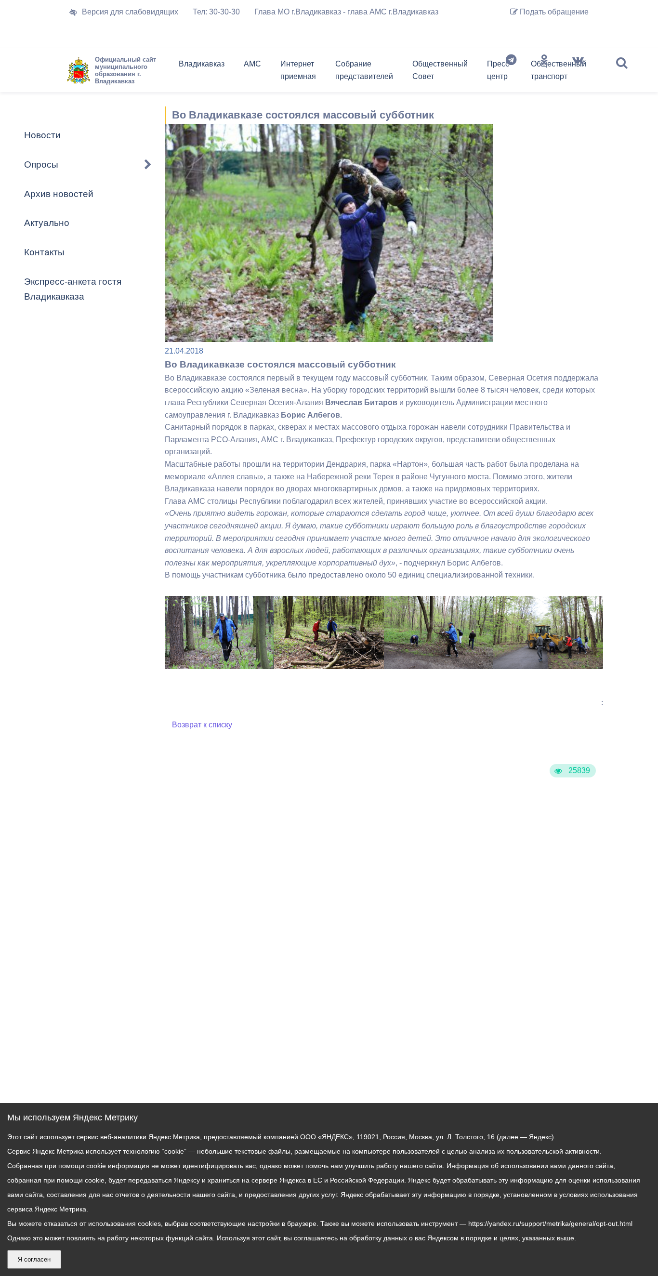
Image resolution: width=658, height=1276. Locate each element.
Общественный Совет (440, 70)
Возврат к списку (202, 725)
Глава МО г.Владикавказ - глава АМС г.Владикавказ (346, 12)
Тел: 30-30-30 (216, 12)
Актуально (46, 223)
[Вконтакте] (578, 72)
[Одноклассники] (544, 72)
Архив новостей (58, 194)
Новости (42, 135)
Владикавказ (201, 64)
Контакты (44, 252)
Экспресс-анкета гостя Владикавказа (72, 289)
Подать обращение (553, 12)
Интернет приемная (298, 70)
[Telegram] (511, 72)
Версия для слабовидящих (130, 12)
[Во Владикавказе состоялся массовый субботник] (220, 666)
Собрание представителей (364, 70)
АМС (252, 64)
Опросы (41, 164)
